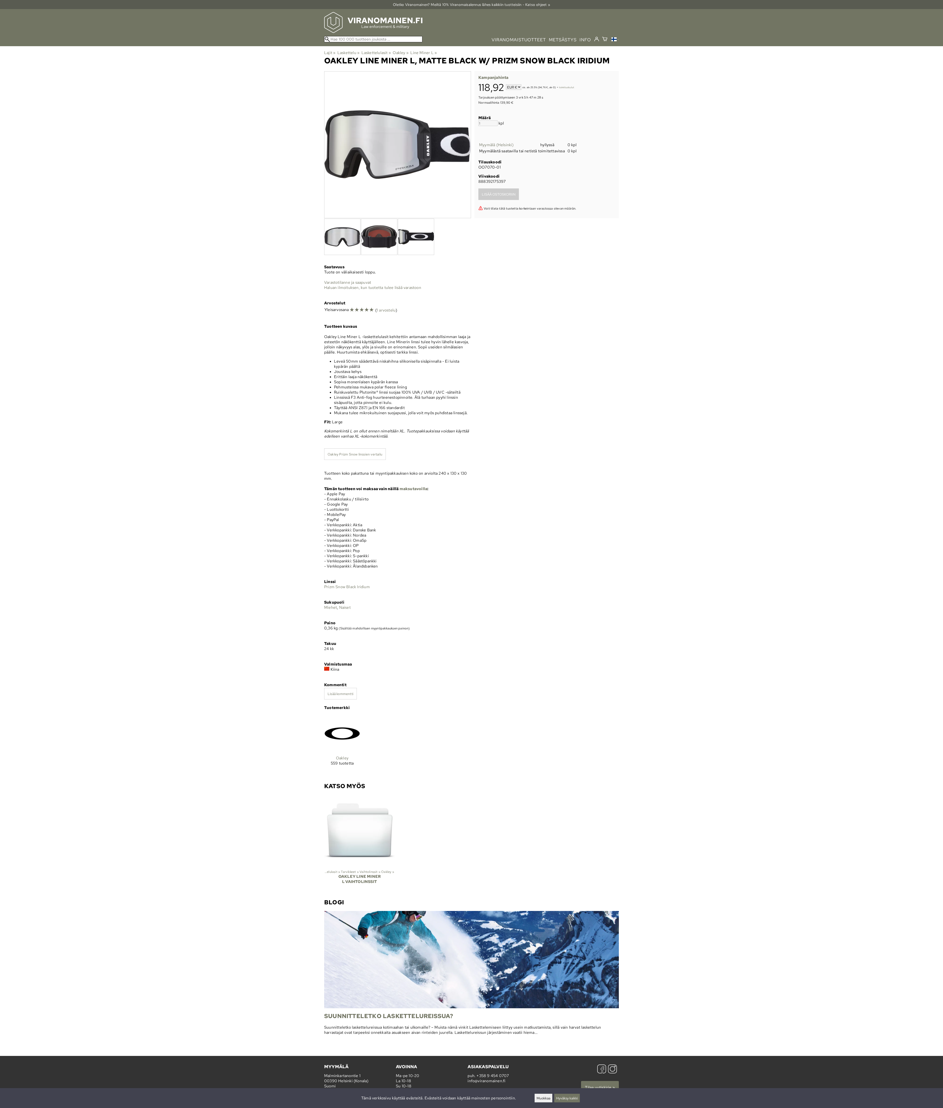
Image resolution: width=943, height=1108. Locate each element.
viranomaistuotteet (519, 40)
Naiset (345, 607)
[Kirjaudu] (596, 39)
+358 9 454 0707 (492, 1075)
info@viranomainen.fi (486, 1080)
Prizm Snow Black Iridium (347, 586)
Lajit (329, 52)
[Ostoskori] (604, 40)
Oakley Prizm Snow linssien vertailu (355, 454)
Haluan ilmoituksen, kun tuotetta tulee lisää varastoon (372, 287)
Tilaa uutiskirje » (600, 1087)
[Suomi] (615, 40)
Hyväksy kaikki (567, 1098)
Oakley (401, 52)
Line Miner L (423, 52)
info (585, 40)
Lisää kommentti (340, 693)
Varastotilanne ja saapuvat (347, 282)
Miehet (330, 607)
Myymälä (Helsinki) (496, 144)
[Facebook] (601, 1070)
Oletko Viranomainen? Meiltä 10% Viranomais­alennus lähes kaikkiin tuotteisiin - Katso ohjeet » (471, 4)
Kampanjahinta (493, 77)
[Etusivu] (373, 31)
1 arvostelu (386, 310)
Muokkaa (543, 1098)
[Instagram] (612, 1070)
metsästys (563, 40)
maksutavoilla (414, 488)
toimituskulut (566, 87)
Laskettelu (348, 52)
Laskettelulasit (376, 52)
